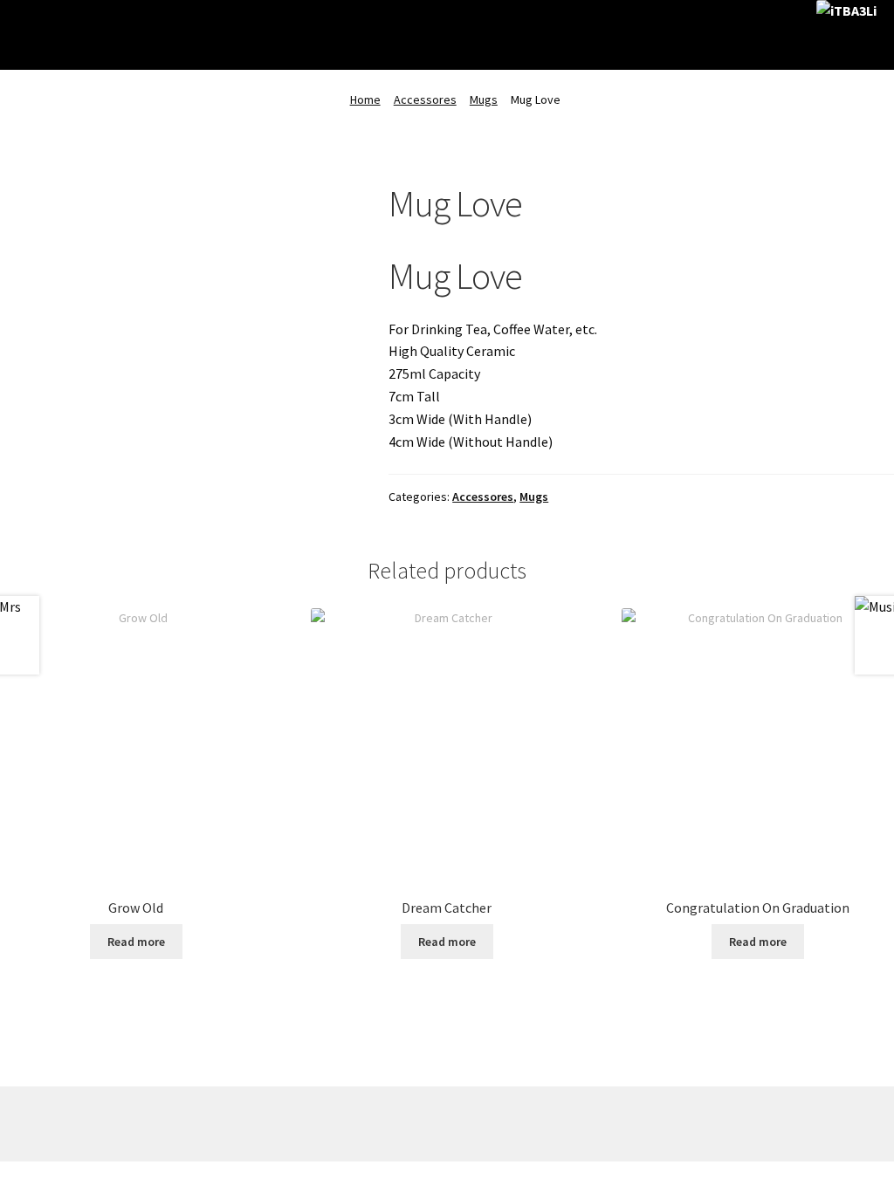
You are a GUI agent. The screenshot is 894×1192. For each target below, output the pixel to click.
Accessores (425, 99)
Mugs (484, 99)
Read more (136, 941)
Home (365, 99)
